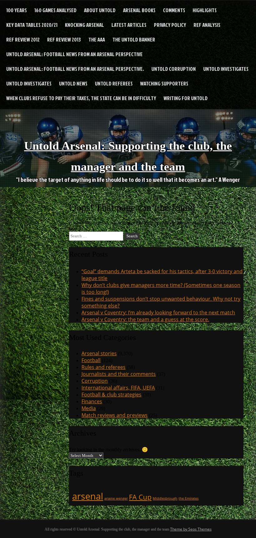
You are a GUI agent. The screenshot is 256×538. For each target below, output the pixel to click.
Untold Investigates (226, 68)
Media (88, 408)
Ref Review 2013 (64, 39)
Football (91, 360)
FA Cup (140, 497)
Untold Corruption (173, 68)
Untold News (73, 83)
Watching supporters (164, 83)
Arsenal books (139, 10)
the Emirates (189, 498)
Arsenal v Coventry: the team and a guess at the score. (145, 319)
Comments (174, 10)
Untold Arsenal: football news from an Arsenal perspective (74, 54)
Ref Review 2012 (23, 39)
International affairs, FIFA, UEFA (118, 387)
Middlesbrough (165, 498)
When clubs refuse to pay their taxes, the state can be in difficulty (81, 98)
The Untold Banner (133, 39)
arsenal (87, 496)
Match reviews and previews (114, 415)
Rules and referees (103, 367)
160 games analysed (55, 10)
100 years (16, 10)
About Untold (100, 10)
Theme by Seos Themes (191, 529)
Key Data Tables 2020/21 (31, 24)
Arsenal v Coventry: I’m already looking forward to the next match (158, 312)
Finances (91, 401)
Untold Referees (114, 83)
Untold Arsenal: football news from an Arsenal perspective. (75, 68)
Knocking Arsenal (84, 24)
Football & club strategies (111, 394)
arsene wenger (116, 498)
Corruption (94, 380)
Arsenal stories (99, 353)
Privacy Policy (170, 24)
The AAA (96, 39)
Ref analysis (207, 24)
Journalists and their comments (118, 374)
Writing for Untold (186, 98)
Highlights (205, 10)
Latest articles (128, 24)
